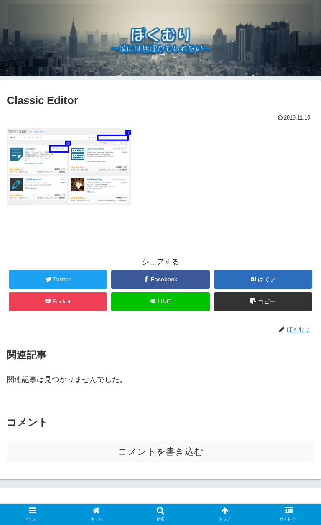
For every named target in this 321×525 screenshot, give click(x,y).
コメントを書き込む (161, 451)
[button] (263, 301)
